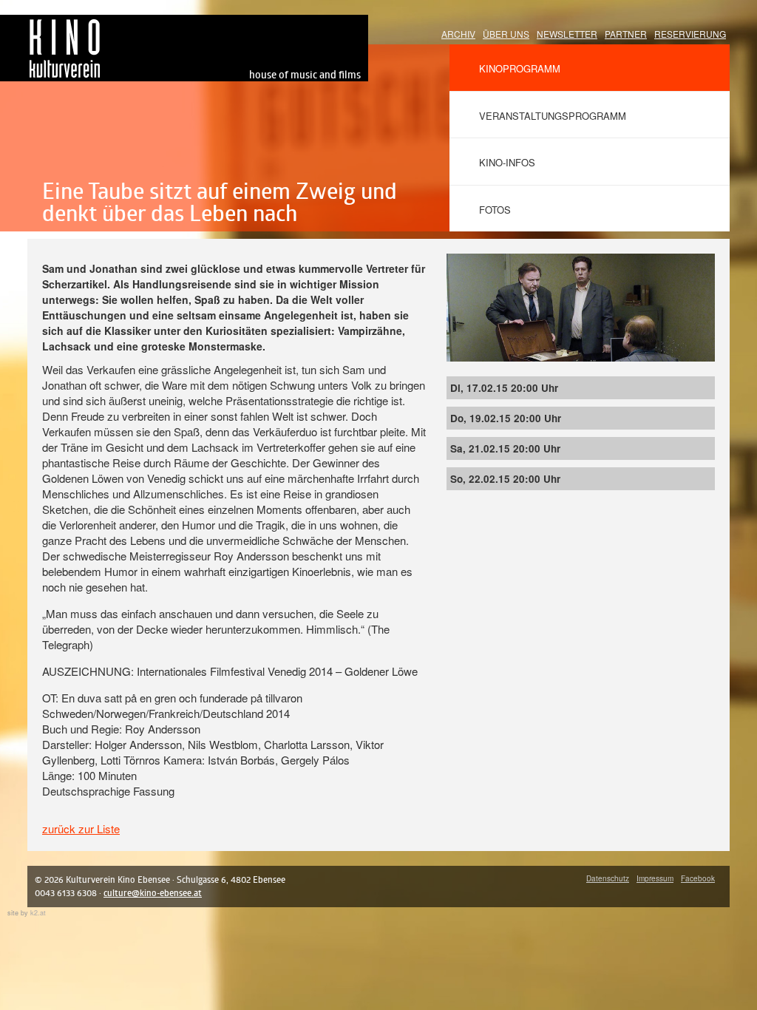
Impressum (655, 878)
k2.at (38, 913)
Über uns (506, 33)
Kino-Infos (507, 162)
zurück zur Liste (81, 828)
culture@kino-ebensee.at (152, 893)
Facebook (698, 878)
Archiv (458, 33)
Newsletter (567, 33)
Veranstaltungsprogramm (552, 116)
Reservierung (690, 33)
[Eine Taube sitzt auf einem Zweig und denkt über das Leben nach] (581, 261)
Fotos (495, 210)
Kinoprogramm (519, 68)
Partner (626, 33)
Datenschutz (607, 878)
